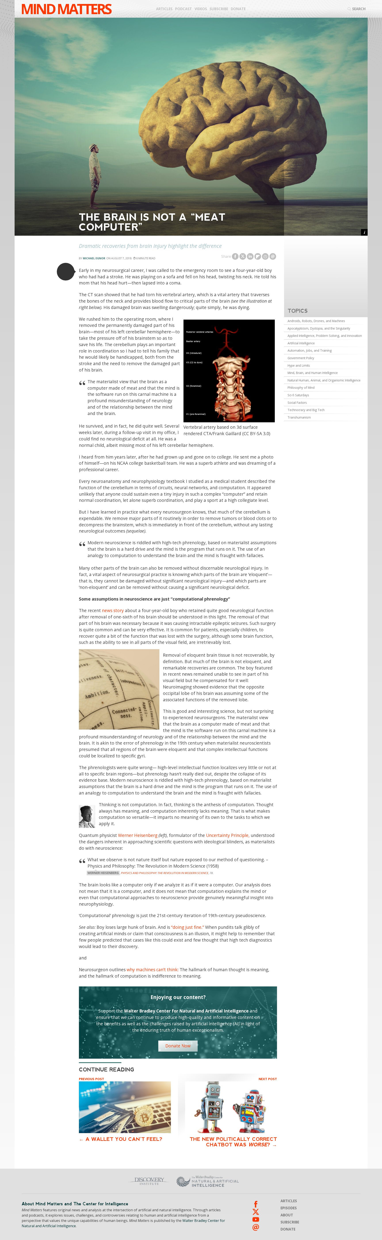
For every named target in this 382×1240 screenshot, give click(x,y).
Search (359, 8)
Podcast (183, 8)
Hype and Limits (299, 365)
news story (113, 610)
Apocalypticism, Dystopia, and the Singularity (319, 328)
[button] (65, 272)
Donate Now (178, 1046)
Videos (201, 8)
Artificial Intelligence (301, 343)
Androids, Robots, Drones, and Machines (316, 321)
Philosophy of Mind (301, 387)
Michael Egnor (94, 258)
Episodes (289, 1208)
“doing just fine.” (187, 927)
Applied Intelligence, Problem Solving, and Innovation (325, 336)
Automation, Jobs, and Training (310, 350)
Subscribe (219, 8)
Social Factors (297, 402)
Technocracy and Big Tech (306, 410)
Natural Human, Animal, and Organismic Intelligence (324, 380)
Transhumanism (299, 417)
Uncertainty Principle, (228, 835)
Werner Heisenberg (137, 835)
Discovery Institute (114, 1181)
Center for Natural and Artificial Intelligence (250, 1181)
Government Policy (301, 358)
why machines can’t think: (153, 970)
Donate (238, 8)
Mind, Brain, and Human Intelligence (313, 373)
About (287, 1215)
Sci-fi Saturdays (298, 395)
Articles (164, 8)
